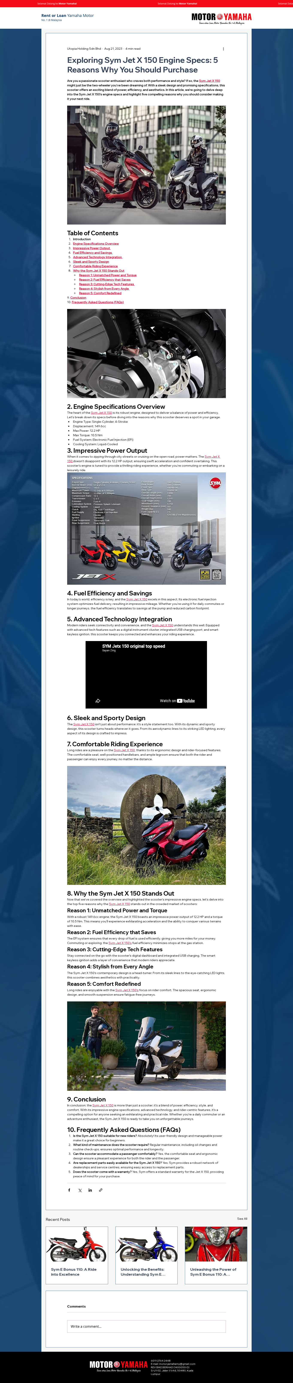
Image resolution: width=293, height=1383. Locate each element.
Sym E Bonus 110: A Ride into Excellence (74, 1272)
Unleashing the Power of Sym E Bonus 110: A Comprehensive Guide (213, 1272)
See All (242, 1219)
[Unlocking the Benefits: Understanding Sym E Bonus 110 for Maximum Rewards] (147, 1244)
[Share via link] (101, 1190)
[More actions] (223, 48)
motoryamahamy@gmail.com (177, 1363)
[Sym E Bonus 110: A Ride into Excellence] (77, 1244)
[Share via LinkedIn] (90, 1190)
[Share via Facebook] (69, 1190)
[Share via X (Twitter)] (80, 1190)
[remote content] (146, 675)
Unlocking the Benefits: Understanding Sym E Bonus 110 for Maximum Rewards (143, 1272)
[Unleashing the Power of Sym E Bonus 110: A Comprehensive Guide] (216, 1244)
